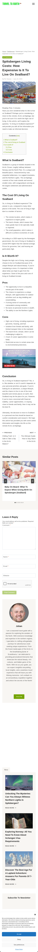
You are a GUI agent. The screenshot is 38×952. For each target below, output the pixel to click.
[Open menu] (33, 4)
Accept (19, 934)
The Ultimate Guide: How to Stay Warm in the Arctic (28, 437)
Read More (10, 808)
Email (5, 566)
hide (18, 136)
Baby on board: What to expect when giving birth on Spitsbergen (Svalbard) (18, 490)
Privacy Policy (19, 949)
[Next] (32, 481)
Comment (6, 525)
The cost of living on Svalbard (14, 142)
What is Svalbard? (10, 140)
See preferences (19, 945)
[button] (35, 915)
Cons (9, 150)
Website (6, 576)
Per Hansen (7, 79)
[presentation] (19, 472)
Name (6, 557)
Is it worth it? (8, 145)
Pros (8, 147)
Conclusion (8, 152)
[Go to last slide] (5, 481)
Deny (19, 939)
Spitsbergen (7, 57)
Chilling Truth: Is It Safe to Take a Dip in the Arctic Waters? (9, 438)
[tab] (15, 502)
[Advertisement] (19, 27)
